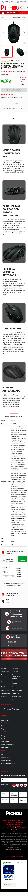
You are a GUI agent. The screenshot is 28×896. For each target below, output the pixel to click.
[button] (11, 104)
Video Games (5, 690)
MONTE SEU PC (23, 12)
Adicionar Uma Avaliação (22, 559)
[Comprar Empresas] (14, 654)
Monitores (4, 675)
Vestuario (14, 687)
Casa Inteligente (5, 693)
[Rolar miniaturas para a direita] (25, 52)
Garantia (3, 739)
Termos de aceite (6, 760)
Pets (13, 700)
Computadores (5, 671)
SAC (2, 754)
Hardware (3, 668)
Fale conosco (5, 757)
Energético (4, 697)
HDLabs (20, 849)
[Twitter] (21, 785)
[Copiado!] (18, 108)
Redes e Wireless (17, 690)
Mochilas (3, 687)
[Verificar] (6, 863)
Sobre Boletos (5, 747)
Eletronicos (4, 682)
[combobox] (10, 7)
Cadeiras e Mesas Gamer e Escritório (16, 676)
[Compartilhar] (22, 108)
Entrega (3, 736)
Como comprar (5, 741)
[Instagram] (17, 785)
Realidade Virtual (16, 697)
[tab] (7, 52)
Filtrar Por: (5, 555)
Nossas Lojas (5, 726)
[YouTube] (25, 785)
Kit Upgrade (15, 671)
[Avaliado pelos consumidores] (8, 872)
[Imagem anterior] (3, 32)
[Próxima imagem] (24, 32)
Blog (2, 729)
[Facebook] (14, 785)
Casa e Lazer (15, 693)
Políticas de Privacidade (8, 763)
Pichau (15, 849)
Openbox (3, 700)
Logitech (7, 74)
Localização (4, 723)
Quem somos (5, 720)
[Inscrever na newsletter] (24, 780)
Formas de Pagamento (7, 744)
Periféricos (15, 668)
